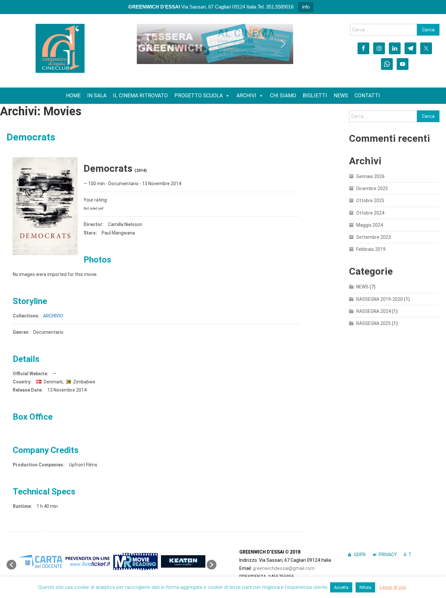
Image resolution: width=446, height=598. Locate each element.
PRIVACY (388, 554)
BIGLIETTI (315, 95)
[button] (147, 44)
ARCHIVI (246, 95)
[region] (215, 44)
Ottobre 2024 (370, 213)
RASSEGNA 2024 (373, 311)
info (306, 6)
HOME (73, 95)
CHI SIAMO (283, 95)
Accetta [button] (341, 587)
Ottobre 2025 (370, 200)
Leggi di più (393, 587)
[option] (40, 561)
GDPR (360, 554)
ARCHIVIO (53, 315)
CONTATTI (367, 95)
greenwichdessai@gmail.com (284, 568)
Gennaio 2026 (370, 176)
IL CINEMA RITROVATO (140, 95)
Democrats (31, 137)
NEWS (341, 95)
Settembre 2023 (373, 237)
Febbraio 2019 (371, 249)
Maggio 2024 (369, 225)
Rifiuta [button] (365, 587)
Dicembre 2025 (372, 188)
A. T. (408, 554)
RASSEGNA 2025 (373, 323)
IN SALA (96, 95)
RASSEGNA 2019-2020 (379, 299)
